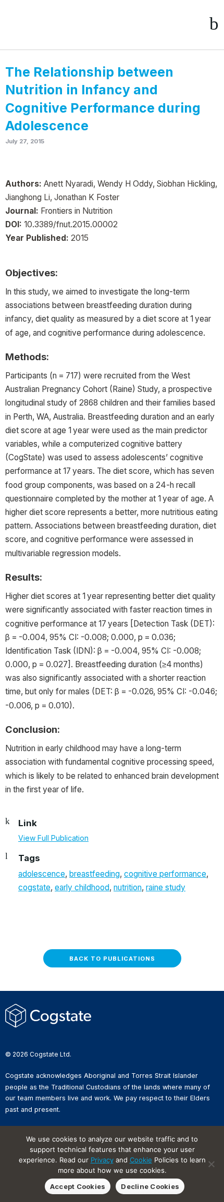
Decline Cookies (150, 1186)
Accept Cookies (78, 1186)
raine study (165, 887)
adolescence (41, 874)
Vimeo (61, 1036)
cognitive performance (165, 874)
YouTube (77, 1036)
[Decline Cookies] (211, 1164)
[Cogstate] (60, 24)
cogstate (34, 887)
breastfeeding (94, 874)
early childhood (82, 887)
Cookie (141, 1160)
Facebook (11, 1036)
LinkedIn (44, 1036)
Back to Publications (112, 958)
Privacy (102, 1160)
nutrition (128, 887)
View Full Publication (53, 837)
